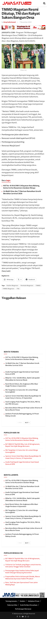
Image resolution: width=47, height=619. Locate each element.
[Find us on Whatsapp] (28, 616)
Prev (20, 422)
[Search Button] (44, 3)
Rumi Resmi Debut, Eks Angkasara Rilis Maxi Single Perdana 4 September (21, 385)
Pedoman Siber (12, 605)
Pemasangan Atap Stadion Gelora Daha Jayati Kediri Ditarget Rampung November (22, 572)
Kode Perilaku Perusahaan (28, 605)
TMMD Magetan (8, 288)
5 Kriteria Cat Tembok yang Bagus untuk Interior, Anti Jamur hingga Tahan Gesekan (23, 566)
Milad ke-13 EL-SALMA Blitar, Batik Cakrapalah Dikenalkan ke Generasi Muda (22, 379)
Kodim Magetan (12, 285)
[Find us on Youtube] (23, 616)
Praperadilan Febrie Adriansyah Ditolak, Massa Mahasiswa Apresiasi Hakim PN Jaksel (22, 578)
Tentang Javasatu (11, 601)
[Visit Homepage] (17, 3)
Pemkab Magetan (27, 285)
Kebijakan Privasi (33, 601)
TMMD (38, 285)
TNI (18, 288)
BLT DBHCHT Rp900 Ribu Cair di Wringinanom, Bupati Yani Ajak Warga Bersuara (22, 445)
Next (27, 422)
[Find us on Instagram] (25, 616)
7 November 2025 (26, 22)
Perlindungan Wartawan (23, 609)
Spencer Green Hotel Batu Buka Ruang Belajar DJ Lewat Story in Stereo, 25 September (23, 397)
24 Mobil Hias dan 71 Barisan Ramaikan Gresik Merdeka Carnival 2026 (22, 364)
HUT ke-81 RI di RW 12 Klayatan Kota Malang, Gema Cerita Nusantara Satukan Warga (21, 358)
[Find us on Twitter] (20, 616)
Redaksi (22, 601)
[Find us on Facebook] (17, 616)
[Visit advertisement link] (23, 27)
